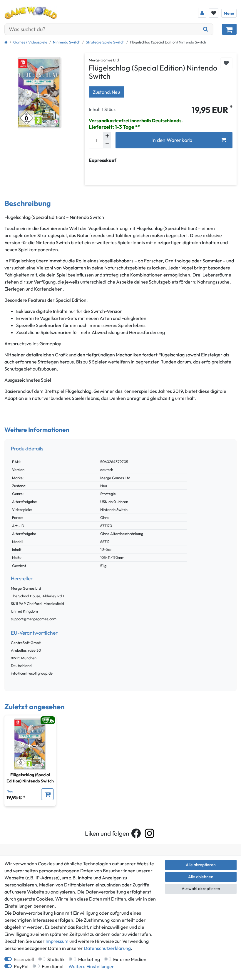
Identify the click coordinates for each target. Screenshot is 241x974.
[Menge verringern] (107, 144)
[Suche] (205, 29)
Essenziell (24, 959)
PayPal (21, 966)
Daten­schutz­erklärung (107, 948)
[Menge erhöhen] (107, 136)
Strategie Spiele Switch (105, 42)
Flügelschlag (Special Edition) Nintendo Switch (30, 778)
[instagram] (149, 833)
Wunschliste (226, 63)
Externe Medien (129, 959)
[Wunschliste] (213, 13)
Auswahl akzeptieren (201, 888)
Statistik (56, 959)
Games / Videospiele (30, 42)
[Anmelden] (202, 12)
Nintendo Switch (66, 42)
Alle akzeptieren (201, 864)
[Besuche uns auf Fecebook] (136, 833)
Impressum (57, 941)
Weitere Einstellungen (91, 966)
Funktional (52, 966)
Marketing (89, 959)
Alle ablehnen (200, 876)
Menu (229, 13)
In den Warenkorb (171, 140)
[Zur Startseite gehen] (6, 42)
